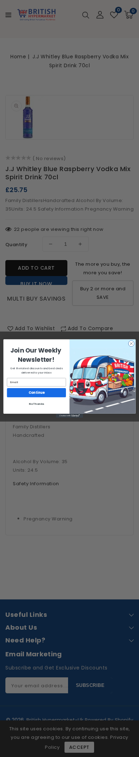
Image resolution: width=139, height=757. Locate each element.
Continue (37, 392)
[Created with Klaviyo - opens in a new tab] (69, 416)
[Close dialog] (131, 343)
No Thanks (36, 404)
